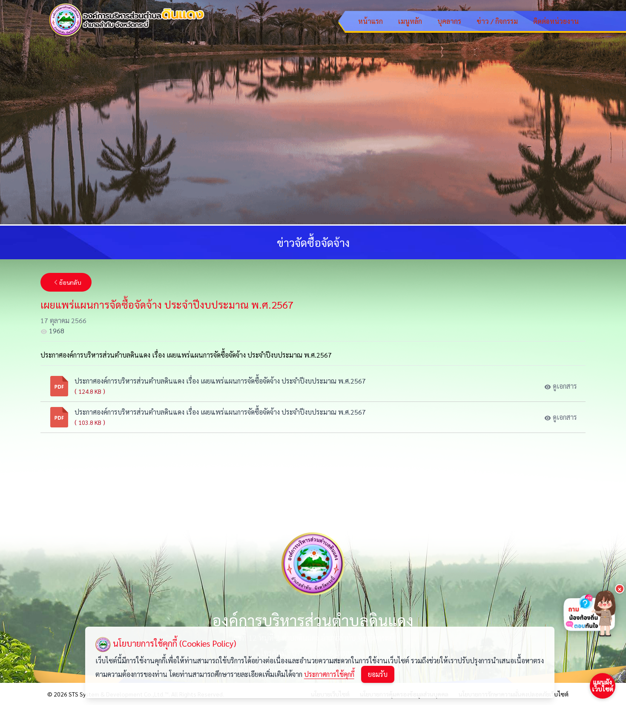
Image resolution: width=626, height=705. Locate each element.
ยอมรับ (378, 674)
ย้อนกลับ (70, 282)
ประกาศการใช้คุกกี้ (329, 674)
